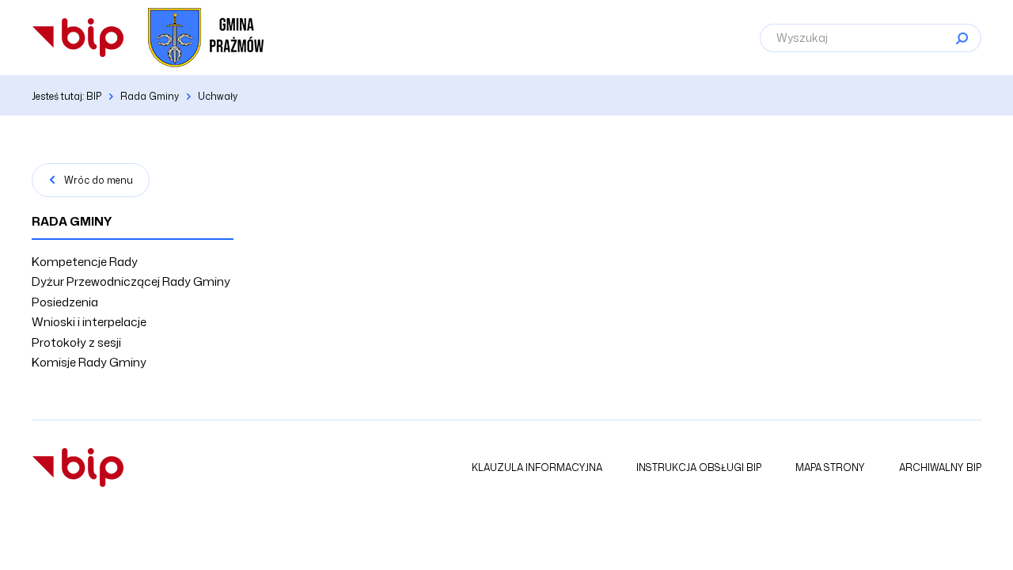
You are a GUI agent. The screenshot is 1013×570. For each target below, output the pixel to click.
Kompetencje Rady (85, 261)
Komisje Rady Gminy (89, 362)
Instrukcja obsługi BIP (698, 467)
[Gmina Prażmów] (78, 37)
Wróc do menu (98, 180)
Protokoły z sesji (76, 342)
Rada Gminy (72, 221)
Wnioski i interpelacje (89, 322)
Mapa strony (830, 467)
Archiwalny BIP (940, 467)
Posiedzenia (65, 302)
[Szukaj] (961, 38)
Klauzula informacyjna (537, 467)
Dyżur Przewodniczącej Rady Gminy (131, 281)
